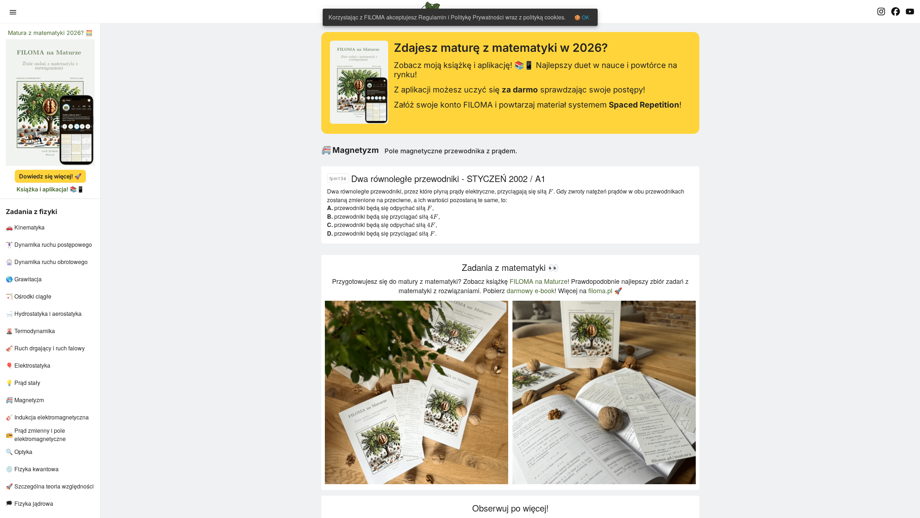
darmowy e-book (531, 290)
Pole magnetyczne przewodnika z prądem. (451, 151)
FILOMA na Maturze (538, 281)
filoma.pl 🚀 (605, 290)
